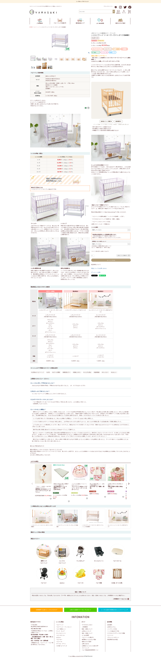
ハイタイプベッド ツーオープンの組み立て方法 (43, 189)
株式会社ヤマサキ (36, 622)
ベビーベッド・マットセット (64, 627)
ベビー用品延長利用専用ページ (90, 650)
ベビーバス (59, 641)
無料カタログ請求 (86, 641)
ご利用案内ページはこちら (120, 599)
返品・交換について (87, 633)
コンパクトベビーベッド (62, 562)
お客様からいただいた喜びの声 (90, 645)
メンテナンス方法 (112, 629)
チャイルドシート (61, 633)
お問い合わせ (85, 643)
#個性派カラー (66, 372)
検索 (114, 11)
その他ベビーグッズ (61, 645)
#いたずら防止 (87, 372)
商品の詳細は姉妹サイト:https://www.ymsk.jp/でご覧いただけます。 (109, 212)
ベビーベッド (36, 27)
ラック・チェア (60, 631)
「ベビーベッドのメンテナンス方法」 (101, 221)
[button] (32, 484)
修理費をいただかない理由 (89, 639)
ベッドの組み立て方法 (113, 631)
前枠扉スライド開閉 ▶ (106, 121)
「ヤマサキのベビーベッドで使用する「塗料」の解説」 (106, 219)
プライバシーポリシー (113, 637)
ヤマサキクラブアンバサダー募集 (116, 633)
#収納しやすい (77, 372)
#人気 (48, 372)
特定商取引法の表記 (112, 639)
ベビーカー (59, 639)
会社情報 (109, 622)
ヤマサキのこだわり (87, 624)
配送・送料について (87, 629)
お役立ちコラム (111, 627)
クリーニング (85, 648)
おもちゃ (58, 637)
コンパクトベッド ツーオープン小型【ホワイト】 (101, 311)
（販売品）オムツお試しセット (99, 241)
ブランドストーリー (108, 6)
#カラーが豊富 (56, 372)
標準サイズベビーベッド (43, 562)
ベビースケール (60, 635)
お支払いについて (86, 631)
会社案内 (109, 624)
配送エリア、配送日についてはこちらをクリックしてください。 (107, 237)
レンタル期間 (95, 227)
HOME (30, 27)
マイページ (110, 635)
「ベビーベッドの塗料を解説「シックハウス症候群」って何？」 (108, 216)
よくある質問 (85, 635)
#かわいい (114, 372)
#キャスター (105, 372)
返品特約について (96, 264)
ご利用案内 (85, 627)
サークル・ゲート (61, 643)
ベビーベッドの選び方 (88, 637)
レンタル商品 (60, 622)
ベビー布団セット (61, 629)
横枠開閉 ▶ (118, 121)
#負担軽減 (96, 372)
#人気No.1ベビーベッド (37, 372)
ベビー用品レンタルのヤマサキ (76, 656)
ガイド (83, 622)
